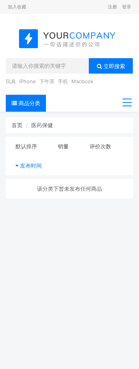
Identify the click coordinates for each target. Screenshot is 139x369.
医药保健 (42, 125)
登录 (126, 7)
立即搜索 (113, 66)
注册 (112, 7)
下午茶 (46, 81)
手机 (63, 81)
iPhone (27, 81)
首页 (17, 125)
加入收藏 (17, 7)
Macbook (82, 81)
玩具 (11, 81)
